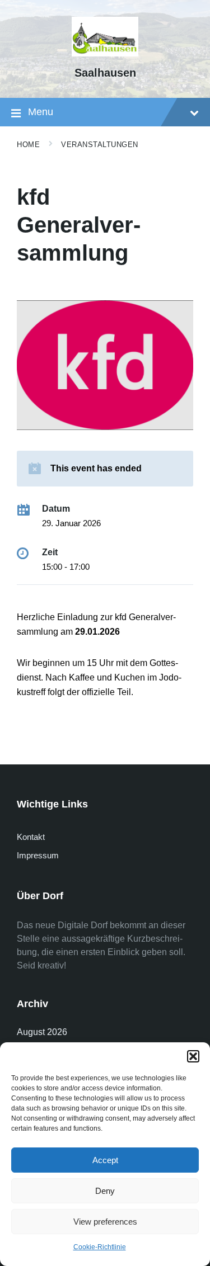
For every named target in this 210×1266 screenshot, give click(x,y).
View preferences (105, 1221)
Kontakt (31, 837)
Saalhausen (105, 73)
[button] (193, 1056)
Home (28, 144)
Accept (105, 1160)
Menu (40, 111)
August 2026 (42, 1032)
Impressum (38, 855)
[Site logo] (105, 53)
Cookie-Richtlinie (99, 1247)
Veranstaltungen (99, 144)
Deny (105, 1191)
